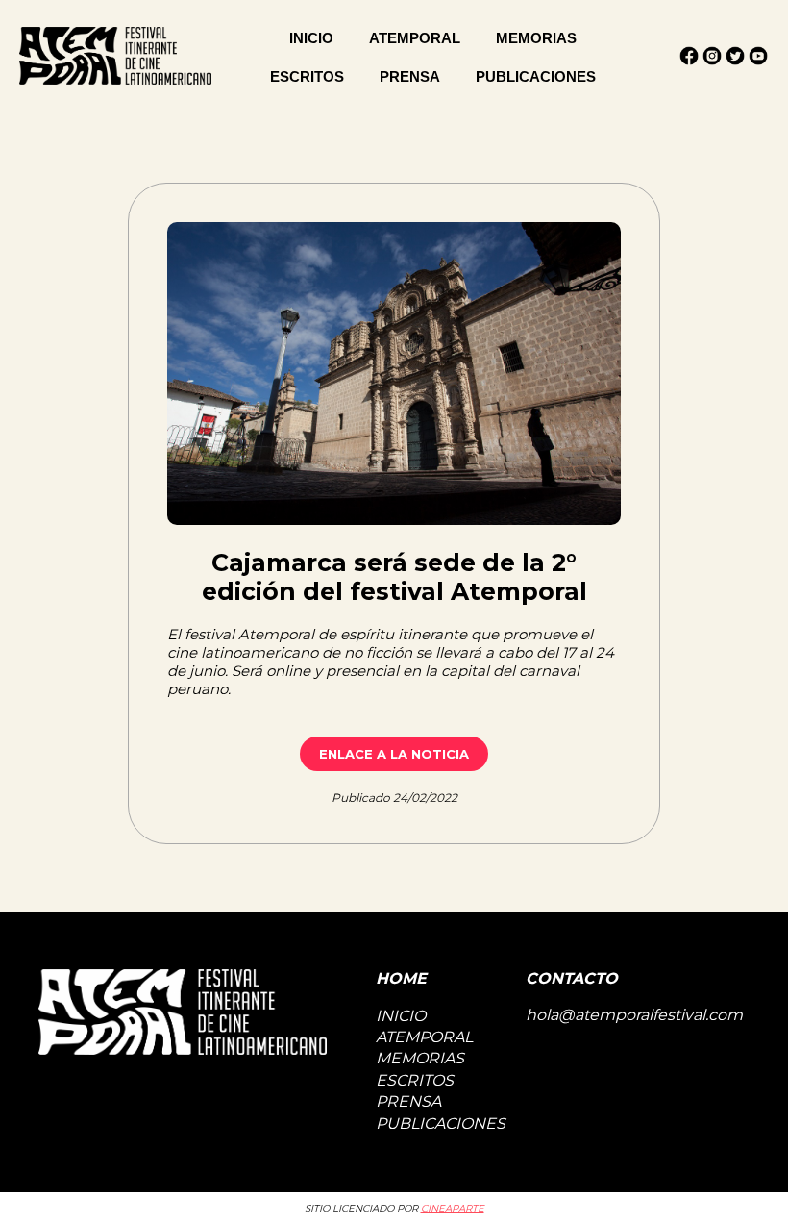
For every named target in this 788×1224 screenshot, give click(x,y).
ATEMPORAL (414, 38)
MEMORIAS (536, 38)
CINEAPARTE (452, 1208)
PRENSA (410, 76)
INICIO (311, 38)
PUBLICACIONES (536, 76)
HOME (401, 978)
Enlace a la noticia (394, 754)
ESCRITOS (307, 76)
